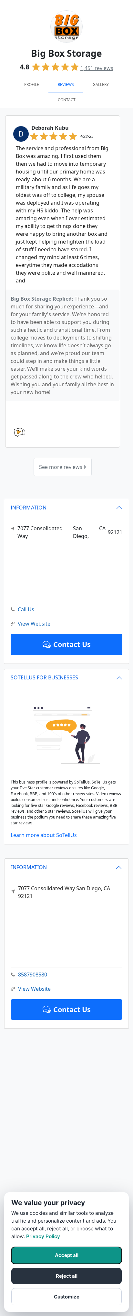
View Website (34, 988)
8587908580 (32, 974)
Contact (67, 99)
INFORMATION (29, 867)
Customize (66, 1297)
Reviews (66, 84)
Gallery (101, 84)
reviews (96, 68)
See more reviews (61, 467)
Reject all (66, 1276)
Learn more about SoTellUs (44, 835)
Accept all (66, 1255)
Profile (31, 84)
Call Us (26, 609)
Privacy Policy (43, 1236)
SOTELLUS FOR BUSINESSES (44, 677)
